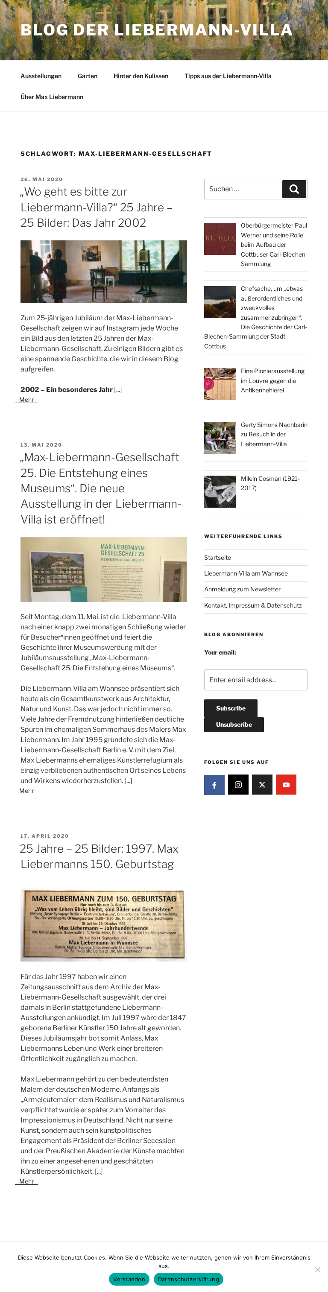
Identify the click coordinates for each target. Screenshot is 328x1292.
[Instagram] (238, 785)
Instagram (123, 328)
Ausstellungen (41, 75)
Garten (87, 75)
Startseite (217, 557)
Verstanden (129, 1279)
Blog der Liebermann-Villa (157, 29)
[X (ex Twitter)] (262, 785)
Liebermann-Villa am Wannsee (246, 573)
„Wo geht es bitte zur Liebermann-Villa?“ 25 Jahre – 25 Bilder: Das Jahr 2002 (96, 207)
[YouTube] (286, 785)
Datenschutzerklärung (188, 1279)
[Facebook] (214, 785)
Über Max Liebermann (51, 96)
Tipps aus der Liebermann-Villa (228, 75)
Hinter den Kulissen (141, 75)
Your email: (220, 652)
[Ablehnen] (317, 1269)
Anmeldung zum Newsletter (242, 589)
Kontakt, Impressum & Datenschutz (253, 605)
